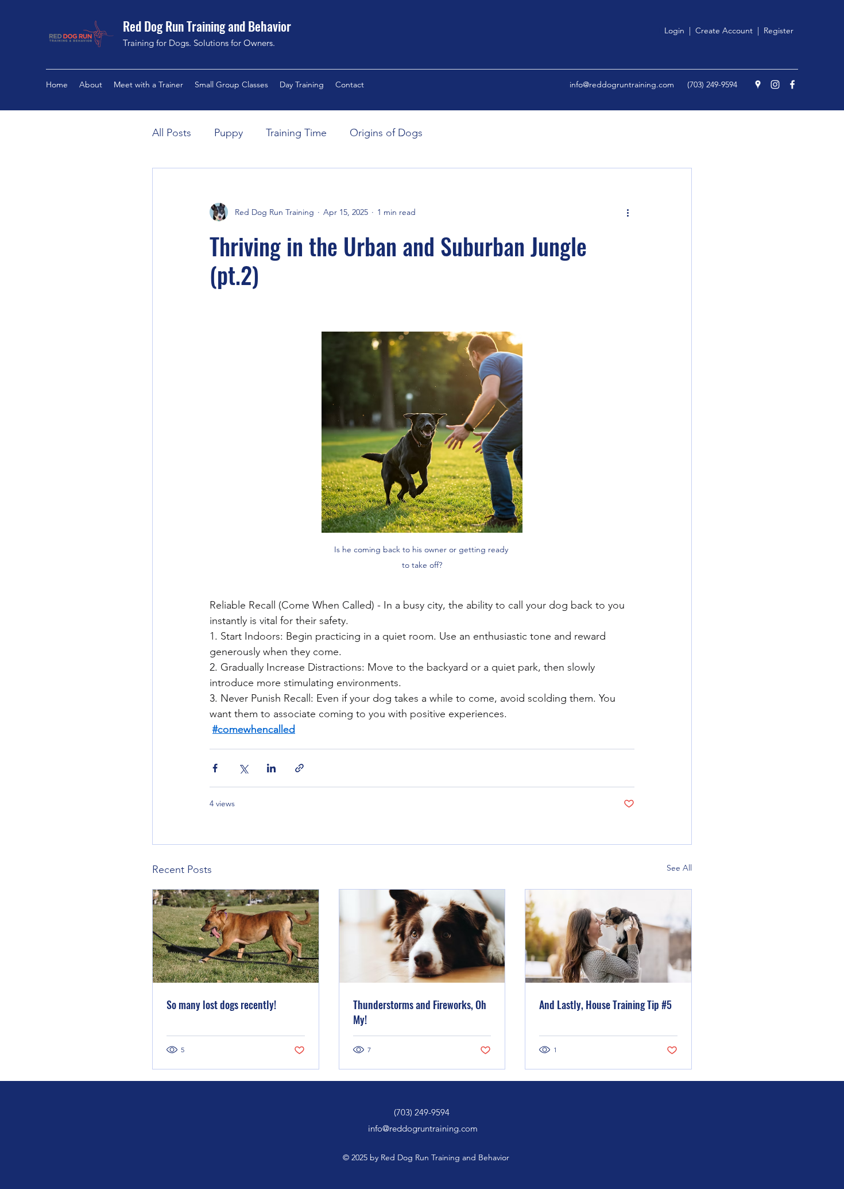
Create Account (725, 30)
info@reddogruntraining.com (622, 84)
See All (679, 868)
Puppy (228, 132)
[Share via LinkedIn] (271, 768)
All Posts (171, 132)
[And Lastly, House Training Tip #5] (608, 936)
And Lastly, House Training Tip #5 (605, 1004)
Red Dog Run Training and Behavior (207, 26)
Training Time (296, 132)
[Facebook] (792, 84)
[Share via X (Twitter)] (243, 768)
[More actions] (627, 212)
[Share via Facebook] (215, 768)
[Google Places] (758, 84)
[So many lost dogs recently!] (236, 936)
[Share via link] (299, 768)
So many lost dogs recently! (221, 1004)
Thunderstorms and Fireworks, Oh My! (419, 1012)
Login (674, 30)
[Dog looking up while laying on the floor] (422, 936)
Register (778, 30)
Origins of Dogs (386, 132)
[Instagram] (775, 84)
